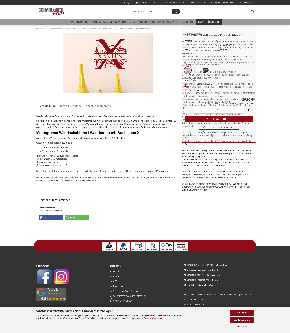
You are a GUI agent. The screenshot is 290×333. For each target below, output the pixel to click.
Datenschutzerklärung (154, 318)
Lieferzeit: (190, 45)
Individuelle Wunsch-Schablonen (170, 3)
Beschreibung (47, 106)
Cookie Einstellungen (122, 301)
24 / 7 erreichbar (198, 3)
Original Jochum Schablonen (158, 21)
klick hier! (63, 165)
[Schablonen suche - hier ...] (176, 11)
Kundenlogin (247, 3)
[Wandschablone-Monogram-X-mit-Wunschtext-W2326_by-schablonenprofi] (108, 62)
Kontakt (116, 271)
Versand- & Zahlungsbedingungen (128, 291)
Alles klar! (242, 312)
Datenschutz (118, 286)
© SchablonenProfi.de (194, 304)
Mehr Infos (241, 326)
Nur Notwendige (242, 320)
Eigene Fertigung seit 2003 (137, 3)
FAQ (200, 21)
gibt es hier (216, 275)
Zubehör (188, 21)
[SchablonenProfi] (51, 12)
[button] (252, 11)
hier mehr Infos (205, 285)
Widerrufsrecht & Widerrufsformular (129, 296)
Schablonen (79, 21)
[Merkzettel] (244, 11)
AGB (115, 281)
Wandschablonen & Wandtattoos (113, 21)
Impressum (118, 276)
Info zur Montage (71, 106)
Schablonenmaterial (99, 106)
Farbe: (202, 64)
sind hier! (213, 270)
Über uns (213, 21)
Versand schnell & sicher (223, 3)
